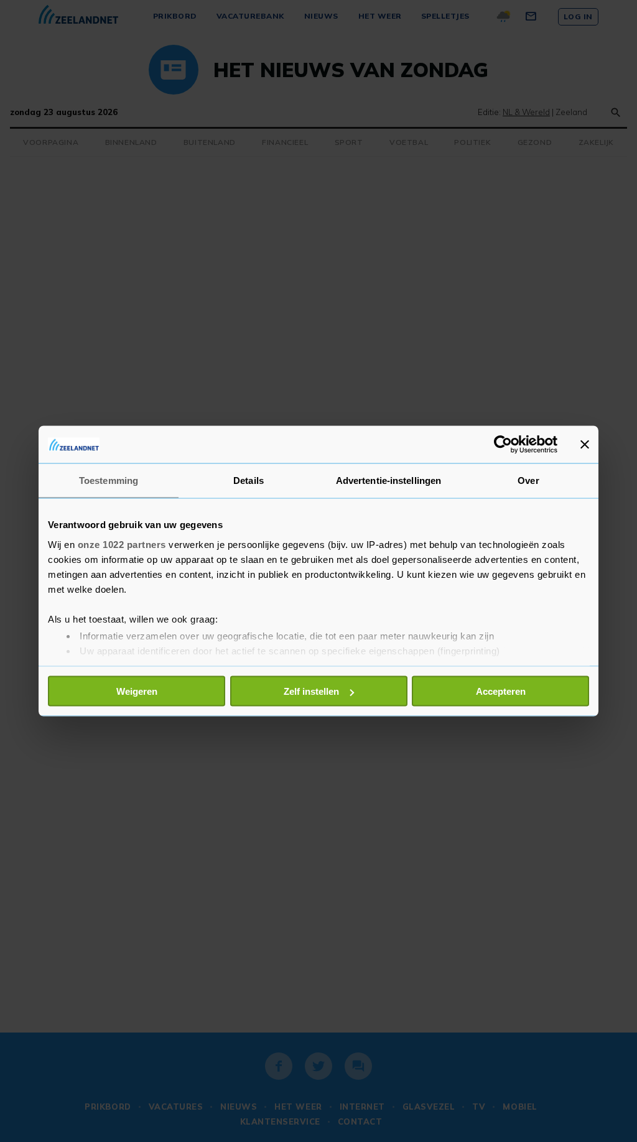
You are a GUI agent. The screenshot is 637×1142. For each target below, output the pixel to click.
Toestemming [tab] (108, 480)
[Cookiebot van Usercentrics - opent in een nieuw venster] (503, 444)
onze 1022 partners (122, 544)
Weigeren (136, 691)
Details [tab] (248, 480)
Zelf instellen (311, 691)
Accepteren (501, 691)
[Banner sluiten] (584, 444)
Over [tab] (528, 480)
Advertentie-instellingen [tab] (388, 480)
